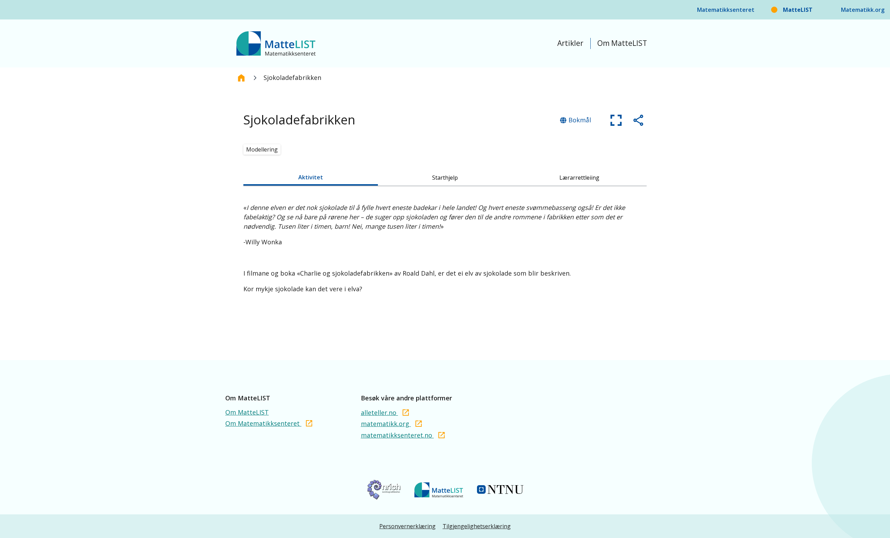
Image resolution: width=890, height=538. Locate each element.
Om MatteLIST (622, 43)
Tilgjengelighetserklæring (477, 526)
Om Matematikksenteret (263, 423)
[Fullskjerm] (616, 120)
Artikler (570, 43)
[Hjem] (241, 78)
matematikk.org (386, 423)
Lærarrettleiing (579, 177)
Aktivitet (310, 177)
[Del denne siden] (638, 120)
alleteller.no (379, 412)
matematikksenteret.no (397, 435)
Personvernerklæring (407, 526)
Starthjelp (445, 177)
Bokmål (579, 120)
